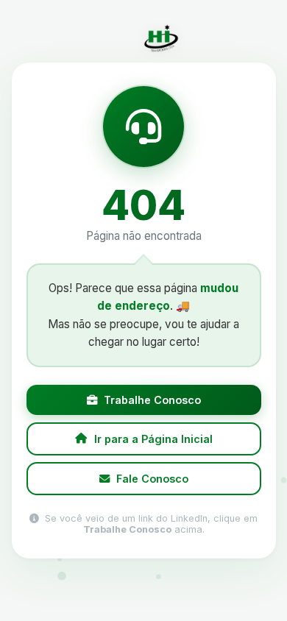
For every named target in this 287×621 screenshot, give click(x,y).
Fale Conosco (152, 478)
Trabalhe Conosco (152, 400)
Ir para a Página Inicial (152, 439)
